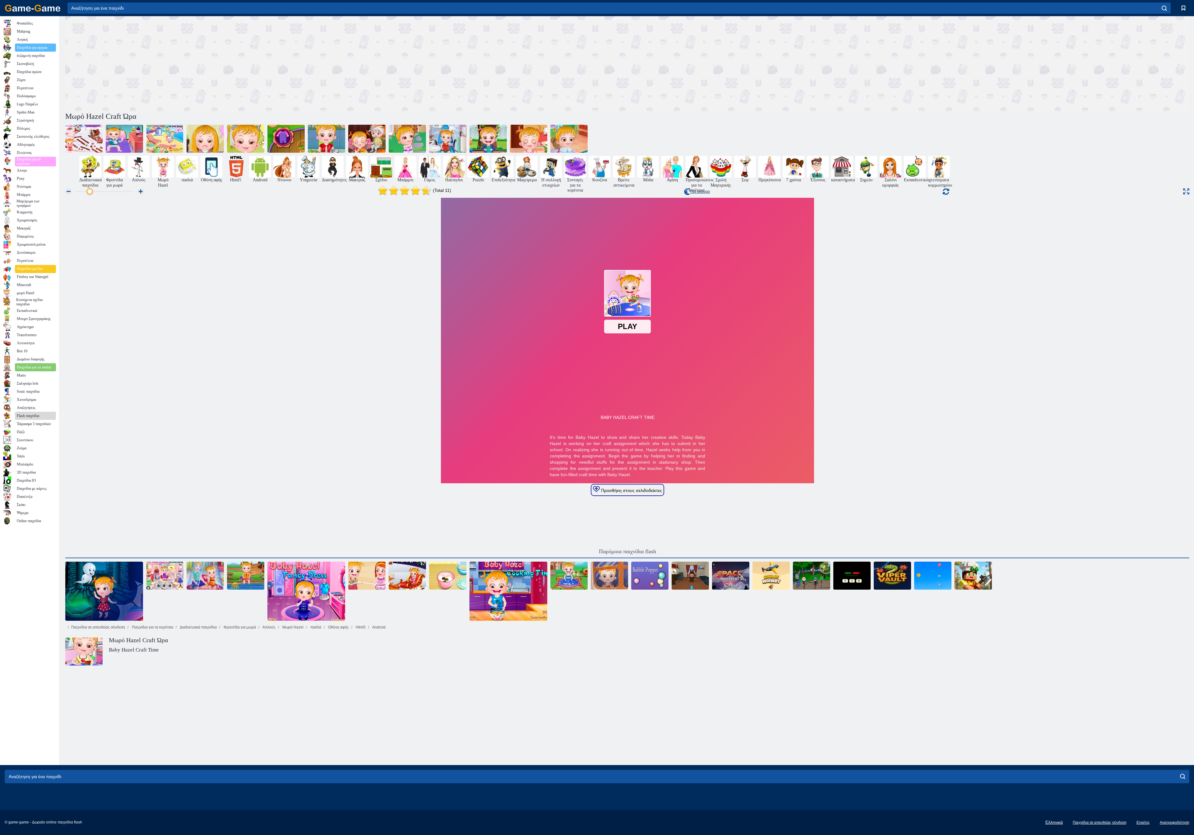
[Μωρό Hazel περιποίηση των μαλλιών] (205, 139)
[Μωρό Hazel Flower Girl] (164, 576)
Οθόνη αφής (338, 627)
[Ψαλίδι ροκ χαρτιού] (852, 576)
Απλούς (268, 627)
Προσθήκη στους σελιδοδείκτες (631, 490)
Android (379, 627)
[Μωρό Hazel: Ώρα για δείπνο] (508, 591)
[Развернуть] (1186, 191)
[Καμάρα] (892, 576)
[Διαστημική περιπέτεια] (730, 576)
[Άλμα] (932, 576)
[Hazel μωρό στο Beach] (164, 139)
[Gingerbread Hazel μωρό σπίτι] (84, 139)
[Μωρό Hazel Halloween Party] (367, 139)
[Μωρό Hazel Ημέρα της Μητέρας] (205, 576)
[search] (1164, 8)
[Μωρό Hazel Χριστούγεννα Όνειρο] (407, 576)
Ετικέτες (1143, 822)
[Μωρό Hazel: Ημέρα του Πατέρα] (609, 576)
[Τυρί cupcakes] (447, 576)
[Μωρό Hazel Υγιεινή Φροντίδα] (488, 139)
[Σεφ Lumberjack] (973, 576)
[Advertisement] (346, 63)
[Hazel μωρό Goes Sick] (124, 139)
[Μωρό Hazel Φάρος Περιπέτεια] (104, 591)
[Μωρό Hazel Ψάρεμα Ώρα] (245, 576)
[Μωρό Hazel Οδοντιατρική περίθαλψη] (447, 139)
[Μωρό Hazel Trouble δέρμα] (528, 139)
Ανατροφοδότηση (1174, 822)
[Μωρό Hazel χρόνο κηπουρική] (286, 139)
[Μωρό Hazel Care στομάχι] (326, 139)
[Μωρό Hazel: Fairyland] (569, 576)
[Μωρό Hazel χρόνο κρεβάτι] (245, 139)
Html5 (360, 627)
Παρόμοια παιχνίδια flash (627, 551)
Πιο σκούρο (700, 191)
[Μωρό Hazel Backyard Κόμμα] (407, 139)
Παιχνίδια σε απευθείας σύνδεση (98, 627)
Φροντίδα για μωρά (239, 627)
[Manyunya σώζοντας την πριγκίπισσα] (811, 576)
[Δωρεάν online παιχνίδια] (33, 8)
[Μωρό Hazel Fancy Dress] (306, 591)
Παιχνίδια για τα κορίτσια (152, 627)
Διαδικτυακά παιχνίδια (198, 627)
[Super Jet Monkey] (771, 576)
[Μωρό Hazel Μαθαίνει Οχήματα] (569, 139)
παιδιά (315, 627)
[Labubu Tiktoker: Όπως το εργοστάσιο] (690, 576)
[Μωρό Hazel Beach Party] (367, 576)
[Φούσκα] (650, 576)
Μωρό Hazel (292, 627)
